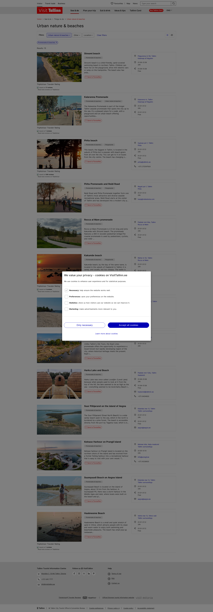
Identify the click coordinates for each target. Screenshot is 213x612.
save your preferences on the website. (91, 296)
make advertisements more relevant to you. (93, 309)
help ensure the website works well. (89, 290)
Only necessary (85, 325)
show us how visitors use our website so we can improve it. (99, 303)
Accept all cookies (128, 325)
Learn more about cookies (106, 333)
